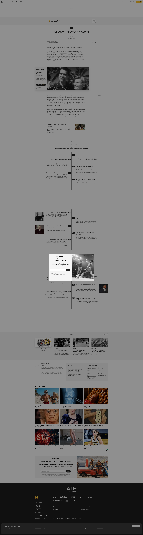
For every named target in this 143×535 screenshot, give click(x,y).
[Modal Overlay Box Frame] (71, 267)
